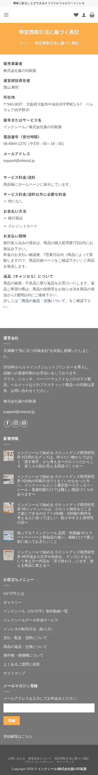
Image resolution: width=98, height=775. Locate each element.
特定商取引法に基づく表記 (71, 758)
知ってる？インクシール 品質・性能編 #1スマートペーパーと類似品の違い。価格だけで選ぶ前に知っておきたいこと (55, 537)
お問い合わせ (16, 758)
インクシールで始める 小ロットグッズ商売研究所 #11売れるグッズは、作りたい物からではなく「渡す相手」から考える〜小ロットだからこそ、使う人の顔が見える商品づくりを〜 (56, 459)
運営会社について (39, 758)
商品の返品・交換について (43, 301)
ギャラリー (12, 602)
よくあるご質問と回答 (21, 664)
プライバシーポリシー (39, 762)
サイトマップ (14, 673)
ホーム (24, 43)
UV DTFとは (13, 594)
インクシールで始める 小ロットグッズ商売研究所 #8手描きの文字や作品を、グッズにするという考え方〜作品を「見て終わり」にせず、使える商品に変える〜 (56, 558)
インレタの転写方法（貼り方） (28, 629)
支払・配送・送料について (25, 638)
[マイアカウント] (84, 15)
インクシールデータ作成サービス (30, 620)
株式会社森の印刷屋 (19, 401)
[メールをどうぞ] (24, 423)
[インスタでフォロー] (16, 423)
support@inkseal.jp (19, 412)
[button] (6, 14)
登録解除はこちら (18, 736)
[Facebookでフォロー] (7, 423)
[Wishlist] (76, 15)
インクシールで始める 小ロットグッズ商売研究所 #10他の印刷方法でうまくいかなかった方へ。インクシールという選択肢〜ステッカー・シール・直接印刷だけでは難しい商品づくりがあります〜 (56, 485)
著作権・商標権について (23, 655)
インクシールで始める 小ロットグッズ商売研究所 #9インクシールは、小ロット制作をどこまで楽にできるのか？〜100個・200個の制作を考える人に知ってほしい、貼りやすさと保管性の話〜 (56, 513)
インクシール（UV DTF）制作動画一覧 (35, 611)
